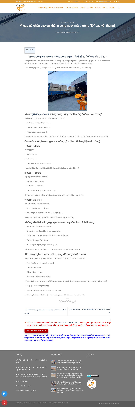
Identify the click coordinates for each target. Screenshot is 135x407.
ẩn (32, 49)
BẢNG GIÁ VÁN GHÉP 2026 (55, 7)
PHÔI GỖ (97, 7)
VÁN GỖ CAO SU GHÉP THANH (68, 323)
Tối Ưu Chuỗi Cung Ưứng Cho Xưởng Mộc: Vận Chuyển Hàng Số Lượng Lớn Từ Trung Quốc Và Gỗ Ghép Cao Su (70, 375)
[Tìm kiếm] (118, 8)
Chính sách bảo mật (87, 1)
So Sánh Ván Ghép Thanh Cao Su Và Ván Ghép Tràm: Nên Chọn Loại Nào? (69, 362)
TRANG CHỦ (41, 7)
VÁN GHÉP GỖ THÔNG (86, 7)
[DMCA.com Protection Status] (93, 376)
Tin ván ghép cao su (67, 22)
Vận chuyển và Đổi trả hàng (103, 1)
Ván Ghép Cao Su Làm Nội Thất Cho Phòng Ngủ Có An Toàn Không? (69, 368)
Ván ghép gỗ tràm (72, 7)
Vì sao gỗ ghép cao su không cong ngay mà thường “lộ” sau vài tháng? (67, 56)
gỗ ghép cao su (40, 114)
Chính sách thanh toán (73, 1)
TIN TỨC (111, 7)
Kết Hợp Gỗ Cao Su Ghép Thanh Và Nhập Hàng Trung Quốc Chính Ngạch (69, 383)
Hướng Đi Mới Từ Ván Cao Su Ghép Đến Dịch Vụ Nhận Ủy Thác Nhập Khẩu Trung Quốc (70, 390)
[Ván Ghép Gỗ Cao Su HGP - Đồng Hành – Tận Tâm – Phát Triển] (25, 8)
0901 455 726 (26, 386)
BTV (78, 32)
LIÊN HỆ (105, 7)
